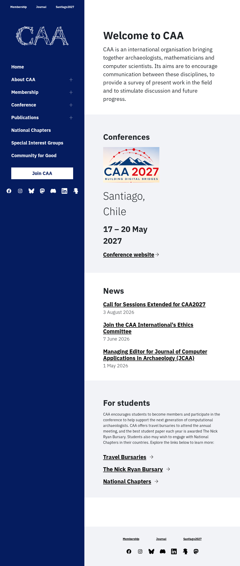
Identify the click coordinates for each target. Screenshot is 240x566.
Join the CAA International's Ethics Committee (148, 328)
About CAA (23, 79)
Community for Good (33, 155)
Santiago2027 (65, 7)
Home (17, 67)
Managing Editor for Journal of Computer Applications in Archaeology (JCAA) (155, 354)
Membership (18, 7)
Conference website (128, 254)
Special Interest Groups (37, 143)
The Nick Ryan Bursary (133, 469)
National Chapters (31, 130)
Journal (41, 7)
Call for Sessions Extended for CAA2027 (154, 304)
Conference (23, 105)
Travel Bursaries (124, 457)
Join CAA (42, 173)
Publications (25, 117)
